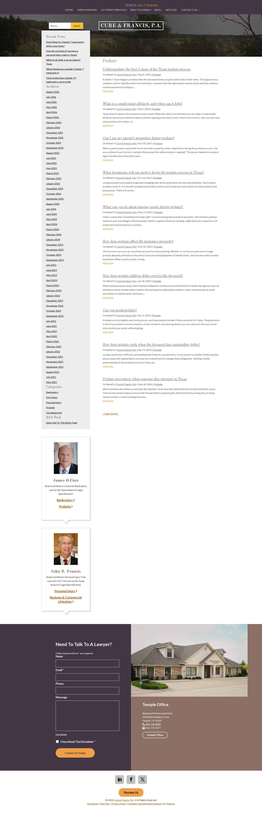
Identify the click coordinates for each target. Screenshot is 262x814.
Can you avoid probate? (120, 310)
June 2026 (51, 102)
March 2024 (52, 229)
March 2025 (52, 173)
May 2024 (51, 219)
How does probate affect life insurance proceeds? (138, 241)
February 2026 (53, 122)
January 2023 (53, 295)
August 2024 (52, 203)
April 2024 (51, 224)
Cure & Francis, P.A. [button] (131, 25)
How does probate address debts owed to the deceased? (143, 276)
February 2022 (53, 346)
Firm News (51, 397)
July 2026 (51, 97)
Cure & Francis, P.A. (126, 74)
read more (108, 90)
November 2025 (54, 137)
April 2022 (51, 336)
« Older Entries (110, 413)
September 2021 (55, 366)
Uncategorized (54, 412)
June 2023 (51, 270)
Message (61, 697)
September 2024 (55, 198)
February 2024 (53, 234)
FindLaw (170, 803)
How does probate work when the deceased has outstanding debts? (151, 344)
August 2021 (52, 372)
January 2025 (53, 183)
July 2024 (51, 209)
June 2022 (51, 326)
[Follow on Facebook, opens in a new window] (131, 779)
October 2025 (53, 142)
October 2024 (53, 193)
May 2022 (51, 331)
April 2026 (51, 112)
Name (59, 656)
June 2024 (51, 214)
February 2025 (53, 178)
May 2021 (51, 382)
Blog (158, 10)
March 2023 (52, 285)
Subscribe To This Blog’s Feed (61, 422)
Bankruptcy (52, 392)
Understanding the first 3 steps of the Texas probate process (147, 69)
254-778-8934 (148, 5)
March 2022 (52, 341)
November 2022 (54, 305)
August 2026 (52, 91)
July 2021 (51, 377)
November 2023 (54, 249)
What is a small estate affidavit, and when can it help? (142, 104)
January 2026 (53, 127)
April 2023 (51, 280)
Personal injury (53, 402)
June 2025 (51, 163)
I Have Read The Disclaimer (77, 741)
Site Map (105, 803)
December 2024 (54, 188)
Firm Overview (87, 10)
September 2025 (55, 147)
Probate (156, 74)
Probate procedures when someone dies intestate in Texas (145, 379)
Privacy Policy (119, 803)
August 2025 (52, 152)
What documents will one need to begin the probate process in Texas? (153, 172)
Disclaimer (61, 734)
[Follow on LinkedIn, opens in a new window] (119, 779)
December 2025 (54, 132)
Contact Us (189, 10)
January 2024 (53, 239)
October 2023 (53, 254)
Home (69, 10)
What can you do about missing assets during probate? (143, 207)
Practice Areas (140, 10)
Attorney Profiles (113, 10)
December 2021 (54, 356)
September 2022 (55, 315)
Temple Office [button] (155, 735)
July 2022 (51, 321)
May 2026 (51, 107)
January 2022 (53, 351)
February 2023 (53, 290)
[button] (259, 792)
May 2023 (51, 275)
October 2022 (53, 310)
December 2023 (54, 244)
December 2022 (54, 300)
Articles (171, 10)
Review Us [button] (131, 792)
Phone (60, 683)
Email (60, 670)
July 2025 (51, 158)
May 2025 (51, 168)
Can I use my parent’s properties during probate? (138, 138)
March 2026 (52, 117)
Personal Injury (65, 591)
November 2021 (54, 361)
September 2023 (55, 259)
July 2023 (51, 265)
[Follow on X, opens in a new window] (142, 779)
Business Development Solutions (145, 803)
